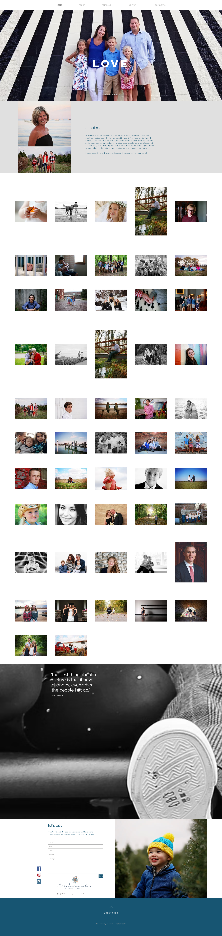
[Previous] (14, 55)
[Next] (208, 55)
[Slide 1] (105, 94)
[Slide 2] (107, 94)
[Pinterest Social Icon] (39, 875)
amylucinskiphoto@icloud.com (81, 894)
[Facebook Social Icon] (39, 869)
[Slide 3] (109, 94)
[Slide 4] (112, 94)
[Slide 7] (116, 94)
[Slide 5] (114, 94)
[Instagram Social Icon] (39, 881)
